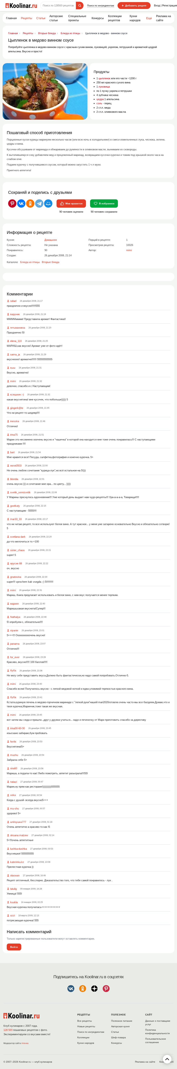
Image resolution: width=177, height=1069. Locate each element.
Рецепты (26, 18)
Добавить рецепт (134, 5)
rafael (13, 300)
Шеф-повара (118, 1037)
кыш (12, 367)
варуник (15, 314)
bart (12, 452)
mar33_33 (16, 519)
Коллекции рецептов (115, 18)
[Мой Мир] (48, 203)
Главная (11, 18)
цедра (100, 99)
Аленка (25, 1043)
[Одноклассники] (30, 203)
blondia (14, 479)
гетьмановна (17, 327)
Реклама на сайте (163, 18)
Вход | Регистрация (165, 5)
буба (13, 670)
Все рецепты (84, 1020)
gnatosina (15, 576)
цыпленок (104, 78)
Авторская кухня (120, 1026)
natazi (13, 781)
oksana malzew (19, 835)
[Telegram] (39, 203)
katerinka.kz (17, 862)
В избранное (106, 203)
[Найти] (79, 5)
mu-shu (14, 808)
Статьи (115, 1032)
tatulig (13, 888)
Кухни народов (135, 18)
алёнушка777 (18, 821)
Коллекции (83, 1037)
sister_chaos (17, 550)
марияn (14, 603)
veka (13, 795)
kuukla (14, 902)
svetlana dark (17, 536)
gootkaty (15, 505)
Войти (14, 947)
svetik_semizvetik (20, 492)
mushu (14, 755)
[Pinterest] (12, 203)
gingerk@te (16, 407)
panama (14, 643)
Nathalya (15, 616)
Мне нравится (74, 203)
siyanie (14, 630)
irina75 (14, 434)
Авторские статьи (56, 18)
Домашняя (50, 239)
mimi (13, 381)
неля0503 (15, 465)
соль (99, 103)
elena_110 (16, 340)
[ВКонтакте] (21, 203)
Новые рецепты (86, 1026)
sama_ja (15, 354)
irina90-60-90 (17, 728)
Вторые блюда (50, 262)
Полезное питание (121, 1020)
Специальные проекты (77, 18)
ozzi (12, 915)
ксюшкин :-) (17, 394)
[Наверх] (167, 1059)
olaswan (15, 875)
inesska (14, 421)
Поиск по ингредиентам (100, 5)
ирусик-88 (16, 563)
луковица (104, 86)
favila (13, 741)
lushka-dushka (18, 848)
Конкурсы (98, 18)
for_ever (15, 657)
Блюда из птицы (30, 262)
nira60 (13, 768)
